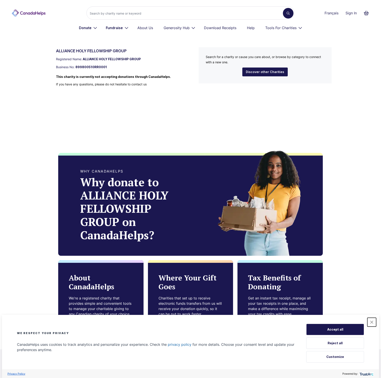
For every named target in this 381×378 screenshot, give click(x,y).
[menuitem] (88, 27)
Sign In (351, 13)
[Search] (288, 13)
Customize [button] (335, 357)
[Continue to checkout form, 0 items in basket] (367, 13)
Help (251, 28)
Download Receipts (220, 28)
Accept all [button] (335, 329)
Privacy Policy (16, 373)
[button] (371, 322)
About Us (145, 28)
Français (331, 13)
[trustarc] (366, 373)
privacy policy (179, 344)
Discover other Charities (265, 72)
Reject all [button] (335, 343)
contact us (139, 84)
